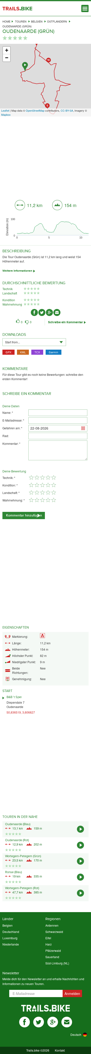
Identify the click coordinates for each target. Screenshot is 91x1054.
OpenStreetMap (35, 110)
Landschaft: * (11, 493)
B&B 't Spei (14, 697)
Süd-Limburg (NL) (57, 963)
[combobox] (34, 342)
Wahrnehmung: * (13, 500)
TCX (37, 352)
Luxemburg (9, 938)
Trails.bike (17, 8)
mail (66, 1022)
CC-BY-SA (67, 110)
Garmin (53, 352)
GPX (8, 352)
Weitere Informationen (17, 271)
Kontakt (60, 1050)
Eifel (48, 938)
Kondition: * (10, 485)
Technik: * (8, 478)
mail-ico (56, 312)
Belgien (36, 21)
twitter (38, 1022)
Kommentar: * (11, 443)
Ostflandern (57, 21)
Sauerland (52, 957)
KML (23, 352)
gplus (52, 1022)
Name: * (7, 412)
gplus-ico (49, 312)
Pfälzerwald (53, 950)
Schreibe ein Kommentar (65, 322)
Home (6, 21)
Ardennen (51, 925)
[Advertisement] (45, 156)
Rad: (5, 436)
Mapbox (6, 114)
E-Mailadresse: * (13, 420)
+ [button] (6, 50)
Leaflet (5, 110)
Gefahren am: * (12, 428)
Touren (20, 21)
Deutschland (10, 932)
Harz (48, 944)
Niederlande (10, 944)
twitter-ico (41, 312)
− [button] (6, 58)
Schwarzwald (54, 932)
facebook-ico (34, 312)
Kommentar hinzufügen (24, 515)
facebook (24, 1022)
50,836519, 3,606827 (21, 712)
